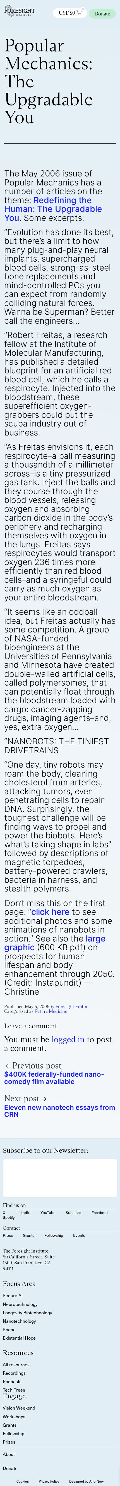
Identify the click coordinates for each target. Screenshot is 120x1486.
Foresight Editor (72, 1006)
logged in (68, 1039)
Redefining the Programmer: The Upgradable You (53, 209)
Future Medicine (51, 1011)
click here (50, 912)
